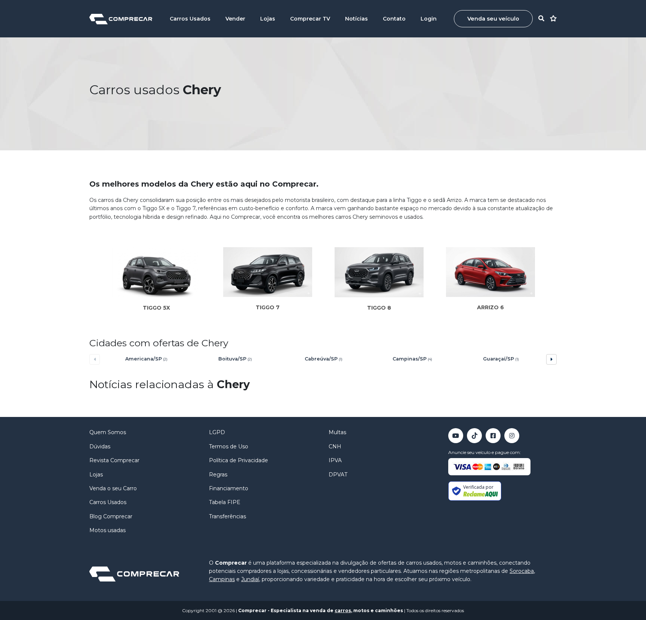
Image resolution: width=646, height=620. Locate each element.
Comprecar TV (310, 18)
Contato (394, 18)
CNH (335, 446)
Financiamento (228, 488)
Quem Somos (107, 432)
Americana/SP (146, 359)
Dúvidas (99, 446)
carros (343, 610)
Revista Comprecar (114, 460)
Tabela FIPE (224, 502)
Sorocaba (522, 571)
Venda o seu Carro (113, 488)
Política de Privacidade (238, 460)
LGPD (217, 432)
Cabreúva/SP (323, 359)
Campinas (222, 579)
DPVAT (338, 474)
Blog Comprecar (110, 516)
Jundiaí (250, 579)
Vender (235, 18)
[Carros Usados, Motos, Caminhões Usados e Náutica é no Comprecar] (120, 18)
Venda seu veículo (493, 18)
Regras (218, 474)
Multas (337, 432)
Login (429, 18)
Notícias (356, 18)
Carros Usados (190, 18)
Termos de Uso (228, 446)
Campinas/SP (412, 359)
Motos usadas (107, 530)
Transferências (227, 516)
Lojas (267, 18)
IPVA (335, 460)
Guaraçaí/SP (501, 359)
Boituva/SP (235, 359)
